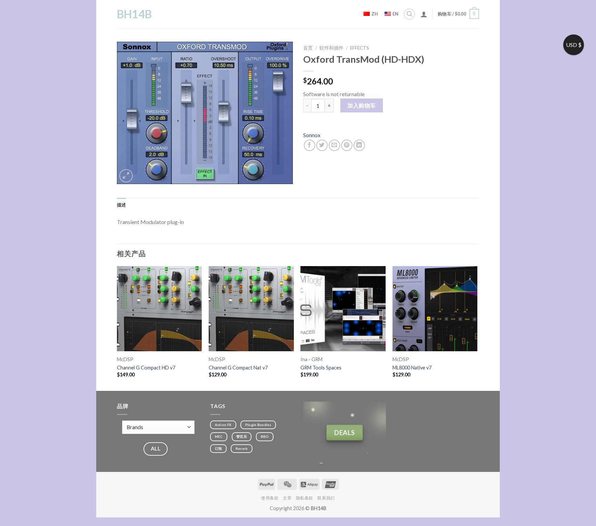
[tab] (121, 205)
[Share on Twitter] (322, 145)
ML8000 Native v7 (412, 368)
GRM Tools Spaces (320, 368)
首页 (308, 48)
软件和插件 (331, 48)
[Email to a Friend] (334, 145)
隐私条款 (304, 497)
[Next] (477, 327)
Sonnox (311, 135)
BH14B (134, 14)
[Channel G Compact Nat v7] (251, 308)
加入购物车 (361, 105)
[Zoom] (126, 176)
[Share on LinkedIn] (359, 145)
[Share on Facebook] (309, 145)
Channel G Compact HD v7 (146, 368)
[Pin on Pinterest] (346, 145)
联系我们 (326, 497)
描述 (121, 205)
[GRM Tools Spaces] (343, 308)
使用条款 (269, 497)
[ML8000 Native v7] (435, 308)
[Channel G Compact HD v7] (159, 308)
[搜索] (409, 14)
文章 (287, 497)
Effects (359, 48)
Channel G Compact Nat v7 (238, 368)
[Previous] (117, 327)
